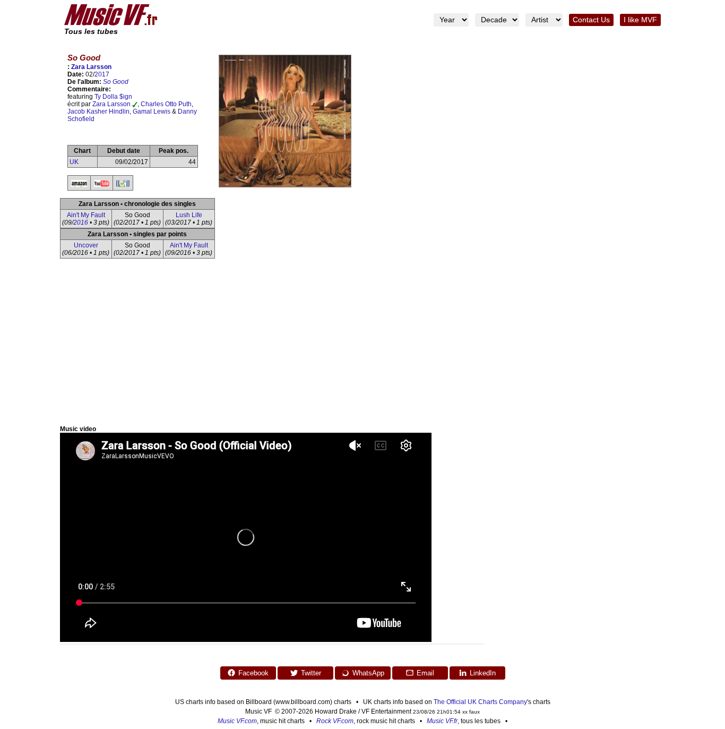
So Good (115, 81)
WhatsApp (368, 673)
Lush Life (189, 215)
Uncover (86, 245)
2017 (101, 74)
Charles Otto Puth (166, 104)
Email (425, 673)
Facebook (253, 673)
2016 (80, 222)
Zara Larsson (91, 67)
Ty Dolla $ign (113, 96)
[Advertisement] (362, 345)
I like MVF (640, 20)
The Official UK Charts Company (480, 702)
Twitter (311, 673)
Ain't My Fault (86, 215)
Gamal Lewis (151, 111)
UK (74, 162)
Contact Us (591, 20)
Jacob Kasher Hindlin (98, 111)
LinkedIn (483, 673)
